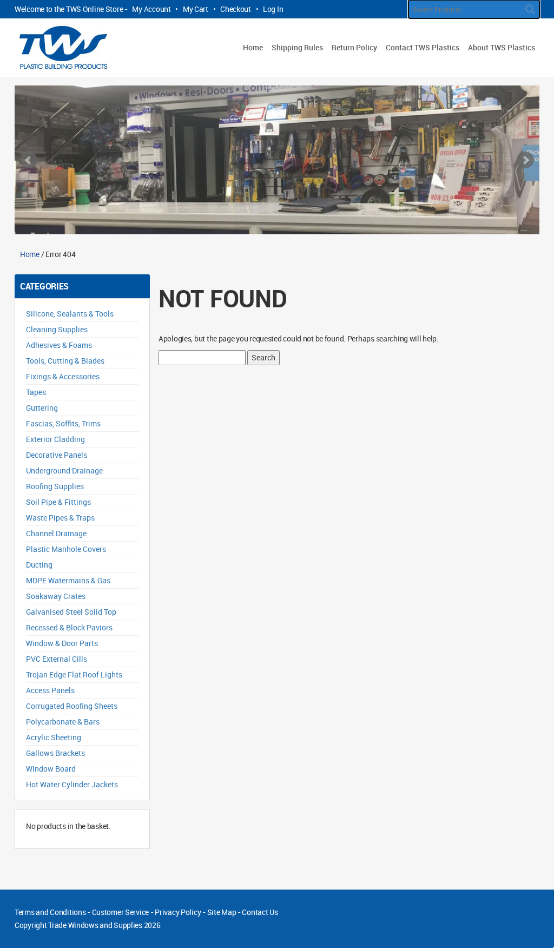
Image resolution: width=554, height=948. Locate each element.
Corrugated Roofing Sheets (71, 706)
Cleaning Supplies (57, 329)
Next (525, 160)
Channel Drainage (56, 533)
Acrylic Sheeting (53, 737)
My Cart (195, 9)
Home (253, 47)
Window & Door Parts (62, 643)
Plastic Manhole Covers (66, 549)
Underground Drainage (64, 470)
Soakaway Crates (55, 596)
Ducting (39, 564)
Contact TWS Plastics (422, 47)
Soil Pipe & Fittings (58, 502)
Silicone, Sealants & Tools (70, 313)
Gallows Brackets (55, 753)
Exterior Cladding (55, 439)
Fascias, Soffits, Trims (63, 423)
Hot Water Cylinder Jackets (72, 784)
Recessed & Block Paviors (69, 627)
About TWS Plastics (501, 47)
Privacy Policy (178, 912)
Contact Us (260, 912)
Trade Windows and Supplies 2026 (104, 925)
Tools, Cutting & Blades (65, 361)
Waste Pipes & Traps (60, 517)
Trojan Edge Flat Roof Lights (74, 674)
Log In (273, 9)
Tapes (36, 392)
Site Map (221, 912)
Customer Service (120, 912)
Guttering (42, 408)
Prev (28, 160)
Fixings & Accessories (63, 376)
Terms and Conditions (50, 912)
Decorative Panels (56, 455)
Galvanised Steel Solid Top (71, 612)
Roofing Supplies (55, 486)
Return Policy (354, 47)
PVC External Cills (56, 659)
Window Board (51, 768)
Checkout (235, 9)
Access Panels (50, 690)
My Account (151, 9)
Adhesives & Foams (59, 345)
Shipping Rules (297, 47)
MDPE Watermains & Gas (68, 580)
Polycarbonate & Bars (63, 721)
